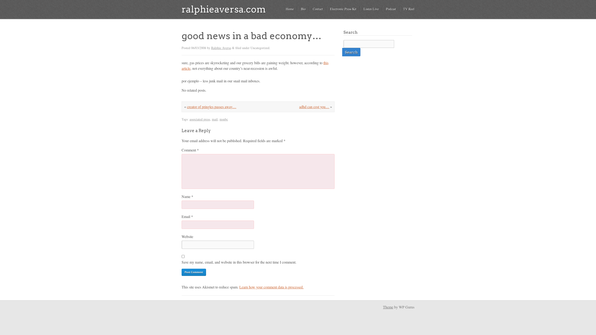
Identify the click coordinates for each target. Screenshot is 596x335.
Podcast (391, 9)
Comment (190, 149)
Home (290, 9)
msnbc (224, 119)
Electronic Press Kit (343, 9)
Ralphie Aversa (221, 48)
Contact (318, 9)
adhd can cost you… (314, 106)
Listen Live (371, 9)
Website (187, 236)
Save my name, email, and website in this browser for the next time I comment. (239, 262)
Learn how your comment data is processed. (271, 287)
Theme (388, 307)
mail (215, 119)
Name (187, 196)
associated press (200, 119)
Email (187, 216)
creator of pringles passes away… (211, 106)
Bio (303, 9)
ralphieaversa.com (224, 9)
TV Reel (408, 9)
